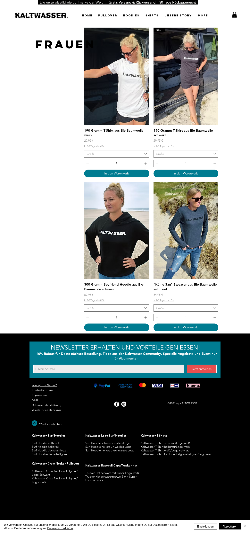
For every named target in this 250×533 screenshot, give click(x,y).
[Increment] (146, 163)
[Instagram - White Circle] (123, 404)
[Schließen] (245, 526)
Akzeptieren (230, 526)
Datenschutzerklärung (60, 528)
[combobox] (116, 154)
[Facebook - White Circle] (116, 404)
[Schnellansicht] (116, 76)
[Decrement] (87, 163)
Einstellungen (205, 526)
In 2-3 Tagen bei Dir (94, 146)
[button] (234, 15)
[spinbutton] (117, 163)
